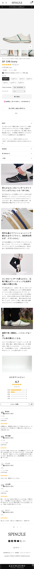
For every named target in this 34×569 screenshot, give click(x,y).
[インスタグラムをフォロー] (9, 541)
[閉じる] (33, 565)
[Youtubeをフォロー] (18, 541)
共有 (16, 113)
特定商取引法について (8, 552)
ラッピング (5, 91)
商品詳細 (4, 148)
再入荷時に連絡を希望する (17, 108)
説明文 (3, 123)
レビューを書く (15, 404)
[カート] (31, 3)
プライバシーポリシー (25, 552)
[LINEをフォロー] (15, 541)
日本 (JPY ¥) (16, 547)
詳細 (27, 72)
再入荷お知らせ (6, 153)
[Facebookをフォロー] (12, 541)
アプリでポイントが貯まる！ (17, 7)
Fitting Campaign (7, 87)
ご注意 (3, 158)
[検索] (6, 3)
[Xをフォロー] (21, 541)
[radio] (5, 79)
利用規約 (17, 552)
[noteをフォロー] (24, 541)
